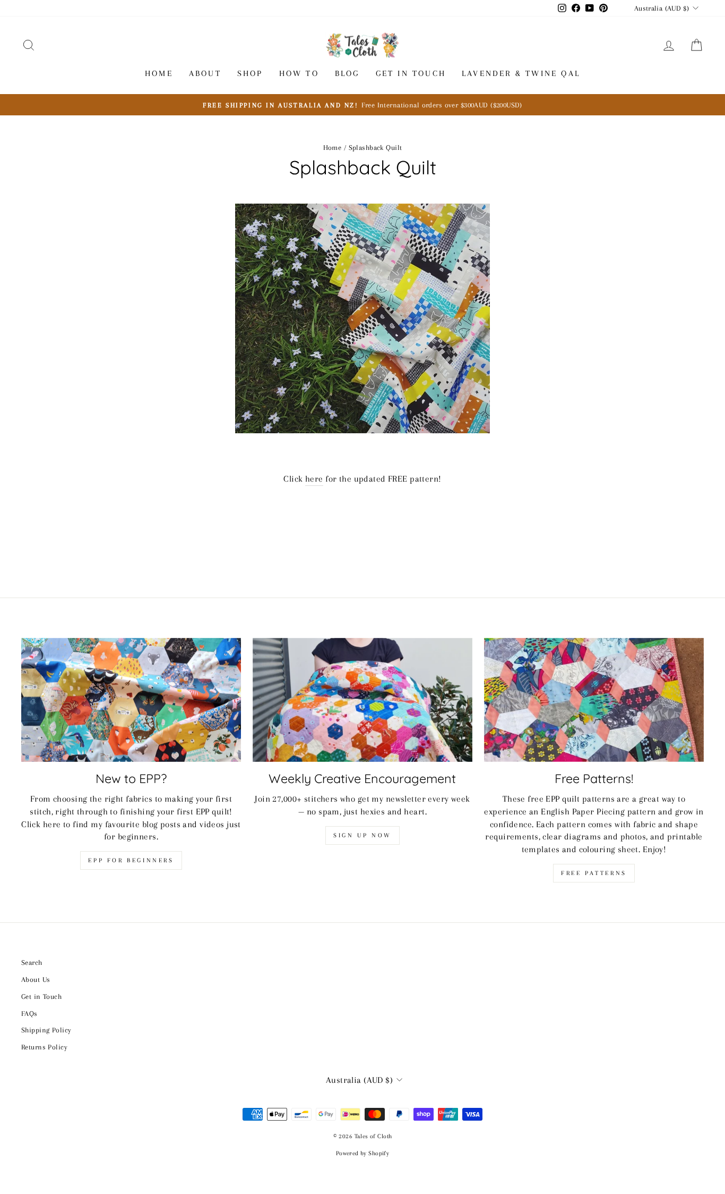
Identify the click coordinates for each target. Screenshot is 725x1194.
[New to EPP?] (131, 700)
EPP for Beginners (131, 860)
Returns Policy (44, 1046)
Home (159, 73)
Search (31, 962)
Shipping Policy (46, 1029)
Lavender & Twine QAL (521, 73)
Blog (347, 73)
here (314, 479)
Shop (250, 73)
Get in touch (411, 73)
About (205, 73)
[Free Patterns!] (594, 700)
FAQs (29, 1013)
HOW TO (299, 73)
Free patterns (594, 873)
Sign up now (362, 835)
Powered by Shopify (363, 1153)
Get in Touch (41, 996)
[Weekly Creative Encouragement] (362, 700)
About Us (35, 979)
